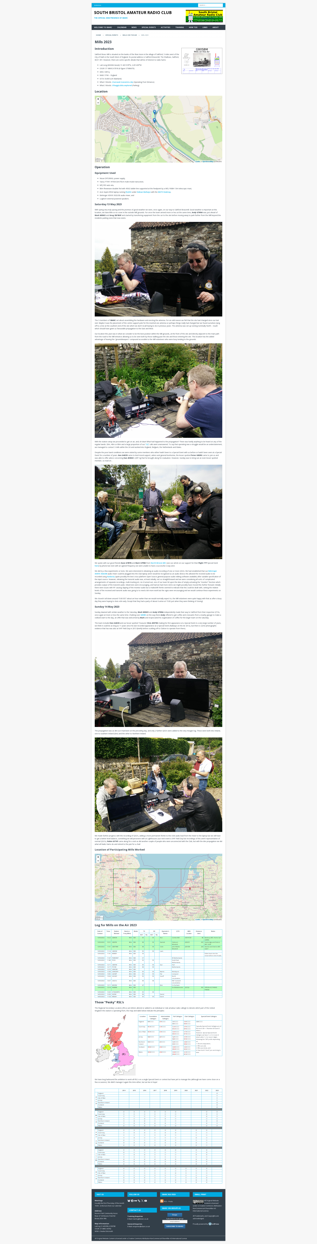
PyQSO (128, 192)
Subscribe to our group (174, 1219)
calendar (118, 1206)
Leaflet (197, 161)
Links (204, 27)
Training (179, 27)
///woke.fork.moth (106, 1231)
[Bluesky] (128, 1200)
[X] (142, 1200)
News (134, 27)
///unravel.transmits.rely (122, 82)
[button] (154, 120)
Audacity (111, 576)
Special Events (149, 27)
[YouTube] (145, 1200)
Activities (165, 27)
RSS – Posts (168, 1201)
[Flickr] (135, 1200)
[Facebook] (132, 1200)
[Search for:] (210, 5)
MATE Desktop (164, 192)
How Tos (193, 27)
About (215, 27)
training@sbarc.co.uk (140, 1219)
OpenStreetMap (207, 161)
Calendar (121, 27)
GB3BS (143, 615)
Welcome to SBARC (103, 27)
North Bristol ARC (158, 563)
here (97, 566)
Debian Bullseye (144, 192)
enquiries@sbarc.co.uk (141, 1226)
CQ (147, 444)
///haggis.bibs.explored (122, 85)
